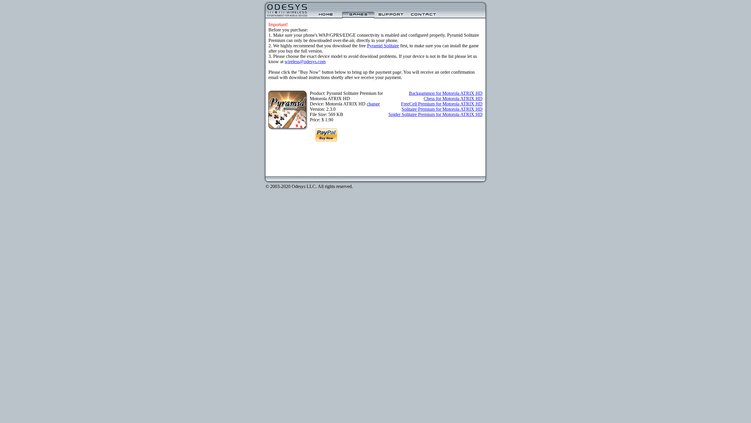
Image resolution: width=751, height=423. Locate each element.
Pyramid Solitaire (383, 45)
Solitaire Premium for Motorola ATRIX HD (442, 109)
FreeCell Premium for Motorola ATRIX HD (442, 103)
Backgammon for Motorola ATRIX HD (446, 93)
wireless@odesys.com (305, 61)
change (373, 103)
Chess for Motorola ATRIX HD (453, 98)
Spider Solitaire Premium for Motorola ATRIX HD (435, 114)
